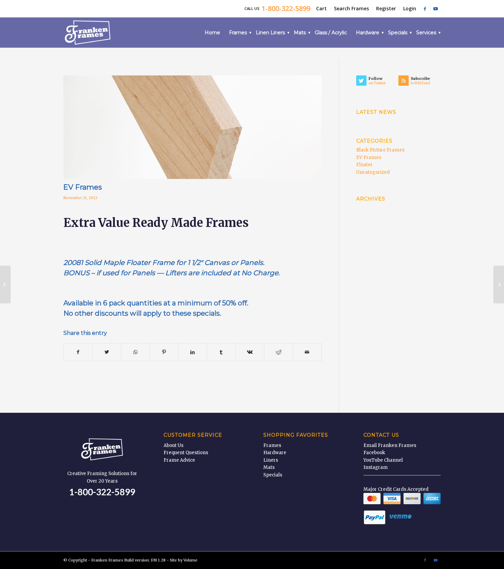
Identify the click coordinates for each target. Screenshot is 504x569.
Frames (272, 445)
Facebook (374, 453)
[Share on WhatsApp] (135, 352)
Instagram (375, 467)
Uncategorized (373, 172)
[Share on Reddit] (278, 352)
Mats (269, 467)
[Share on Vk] (250, 352)
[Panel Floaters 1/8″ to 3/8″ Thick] (5, 284)
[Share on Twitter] (107, 352)
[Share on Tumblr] (221, 352)
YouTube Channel (383, 460)
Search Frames (351, 8)
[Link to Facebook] (425, 8)
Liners (270, 460)
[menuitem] (322, 8)
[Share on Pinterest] (164, 352)
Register (386, 8)
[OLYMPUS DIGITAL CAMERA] (192, 127)
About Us (173, 445)
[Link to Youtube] (435, 8)
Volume (190, 560)
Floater (364, 165)
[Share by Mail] (307, 352)
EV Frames (368, 157)
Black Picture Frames (380, 150)
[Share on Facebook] (78, 352)
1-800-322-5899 (102, 491)
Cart (321, 8)
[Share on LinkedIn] (193, 352)
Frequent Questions (186, 453)
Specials (272, 475)
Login (409, 8)
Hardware (274, 453)
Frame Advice (179, 460)
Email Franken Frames (389, 445)
